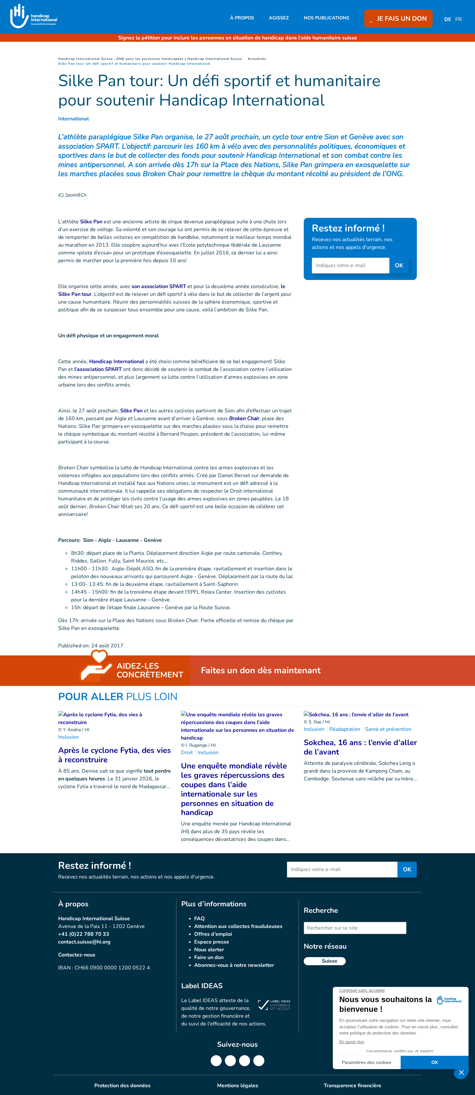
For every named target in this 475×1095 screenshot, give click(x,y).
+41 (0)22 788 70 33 (83, 934)
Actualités (257, 59)
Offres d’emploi (213, 934)
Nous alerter (209, 949)
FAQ (199, 918)
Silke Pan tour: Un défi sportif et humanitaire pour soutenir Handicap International (134, 63)
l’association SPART (98, 369)
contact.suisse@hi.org (84, 941)
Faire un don (209, 957)
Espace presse (211, 941)
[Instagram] (244, 1060)
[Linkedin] (230, 1060)
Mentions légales (237, 1085)
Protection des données (122, 1085)
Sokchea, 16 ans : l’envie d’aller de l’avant (360, 747)
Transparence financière (352, 1085)
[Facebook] (216, 1060)
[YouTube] (258, 1060)
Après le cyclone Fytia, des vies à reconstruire (114, 755)
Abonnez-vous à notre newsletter (234, 965)
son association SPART (159, 286)
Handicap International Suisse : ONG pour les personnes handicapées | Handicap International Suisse (150, 59)
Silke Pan (91, 221)
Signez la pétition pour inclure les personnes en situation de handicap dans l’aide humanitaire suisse (237, 37)
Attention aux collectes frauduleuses (238, 926)
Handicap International (116, 361)
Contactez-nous (76, 954)
